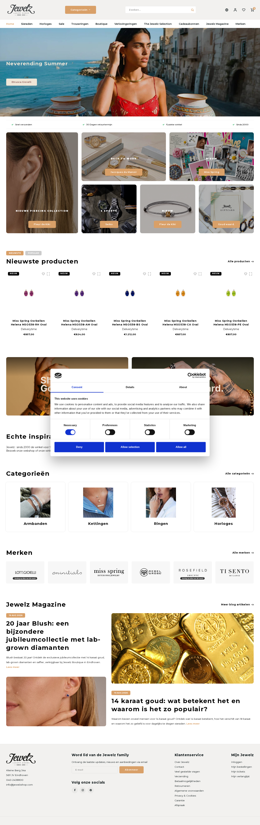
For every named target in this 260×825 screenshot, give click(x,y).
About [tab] (183, 387)
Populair (33, 253)
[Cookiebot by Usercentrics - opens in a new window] (190, 375)
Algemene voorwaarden (189, 790)
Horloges (46, 23)
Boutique (101, 23)
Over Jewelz (182, 762)
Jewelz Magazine (217, 23)
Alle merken (241, 552)
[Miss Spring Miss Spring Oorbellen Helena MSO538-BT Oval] (231, 293)
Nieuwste (15, 253)
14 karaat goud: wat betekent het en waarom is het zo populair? (175, 705)
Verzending (181, 776)
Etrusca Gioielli (21, 82)
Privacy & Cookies (185, 795)
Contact (179, 766)
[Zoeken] (192, 9)
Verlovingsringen (125, 23)
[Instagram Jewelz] (83, 790)
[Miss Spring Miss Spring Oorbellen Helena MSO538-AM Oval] (28, 293)
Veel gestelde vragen (187, 771)
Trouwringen (79, 23)
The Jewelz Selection (158, 23)
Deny (79, 446)
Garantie (180, 800)
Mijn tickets (238, 771)
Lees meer (12, 667)
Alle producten (239, 261)
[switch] (110, 432)
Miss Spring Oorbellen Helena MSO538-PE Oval (180, 322)
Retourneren (182, 785)
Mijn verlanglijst (240, 776)
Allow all (181, 446)
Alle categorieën (237, 473)
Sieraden (27, 23)
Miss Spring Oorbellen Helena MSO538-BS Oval (79, 322)
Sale (61, 23)
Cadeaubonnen (189, 23)
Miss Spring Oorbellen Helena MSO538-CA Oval (130, 322)
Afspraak (180, 805)
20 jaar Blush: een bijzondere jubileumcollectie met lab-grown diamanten (53, 635)
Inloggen (236, 762)
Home (10, 23)
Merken (240, 23)
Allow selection (130, 446)
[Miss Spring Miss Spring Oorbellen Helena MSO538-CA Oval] (130, 293)
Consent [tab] (77, 387)
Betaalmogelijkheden (187, 781)
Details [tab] (130, 387)
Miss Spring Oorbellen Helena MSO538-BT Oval (231, 322)
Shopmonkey (51, 821)
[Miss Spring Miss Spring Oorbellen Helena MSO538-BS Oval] (79, 293)
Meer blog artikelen (235, 604)
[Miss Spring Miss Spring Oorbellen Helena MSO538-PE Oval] (180, 293)
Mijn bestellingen (241, 766)
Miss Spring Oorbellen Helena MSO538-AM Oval (29, 322)
